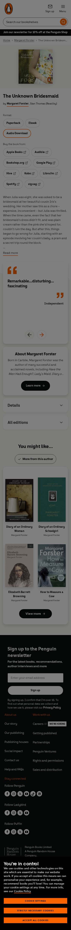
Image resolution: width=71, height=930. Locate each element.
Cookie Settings (35, 900)
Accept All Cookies (35, 920)
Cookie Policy (22, 891)
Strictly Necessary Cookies (35, 910)
